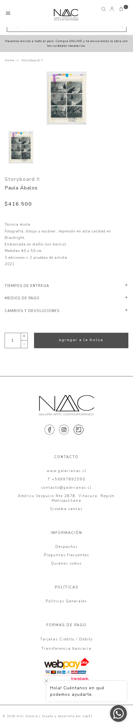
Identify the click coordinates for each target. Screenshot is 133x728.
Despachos (66, 546)
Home (9, 60)
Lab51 (88, 716)
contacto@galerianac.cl (66, 487)
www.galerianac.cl (66, 471)
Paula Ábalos (21, 187)
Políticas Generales (66, 601)
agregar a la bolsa (81, 340)
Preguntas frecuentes (66, 555)
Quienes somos (66, 563)
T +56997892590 (66, 479)
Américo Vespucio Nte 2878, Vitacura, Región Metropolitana (66, 498)
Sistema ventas (66, 509)
